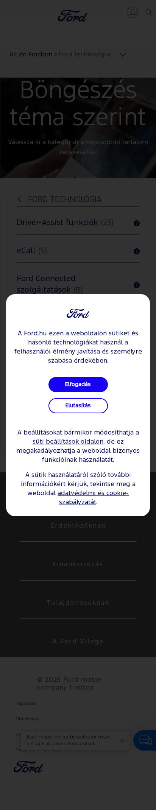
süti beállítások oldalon (68, 442)
